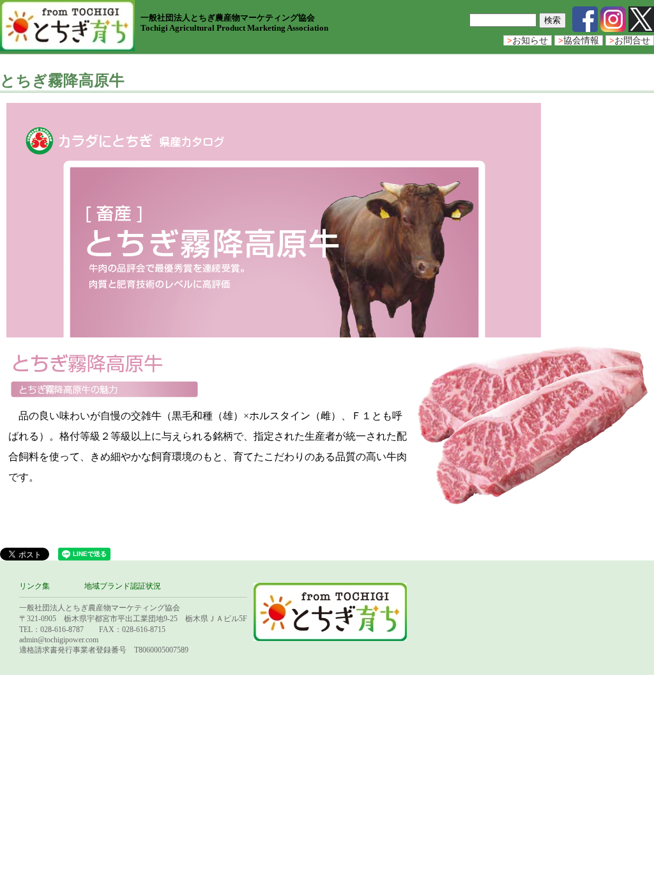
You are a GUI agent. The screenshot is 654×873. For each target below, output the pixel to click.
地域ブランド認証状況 (122, 586)
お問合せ (629, 40)
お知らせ (527, 40)
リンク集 (34, 586)
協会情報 (578, 40)
